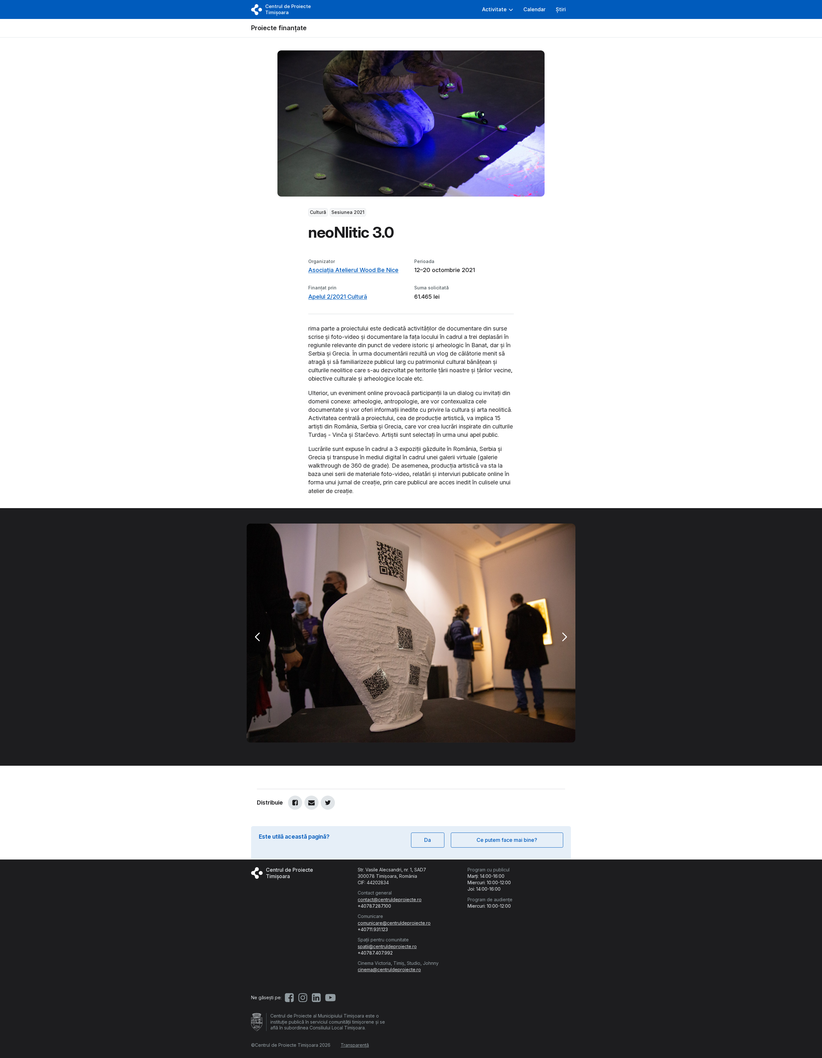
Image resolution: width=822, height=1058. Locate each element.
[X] (328, 803)
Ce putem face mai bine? (507, 840)
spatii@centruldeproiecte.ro (387, 946)
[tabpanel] (411, 633)
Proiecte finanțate (279, 28)
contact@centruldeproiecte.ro (390, 899)
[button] (497, 9)
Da (427, 840)
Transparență (355, 1045)
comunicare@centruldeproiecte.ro (394, 923)
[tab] (408, 749)
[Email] (311, 803)
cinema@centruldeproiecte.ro (389, 969)
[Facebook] (295, 803)
